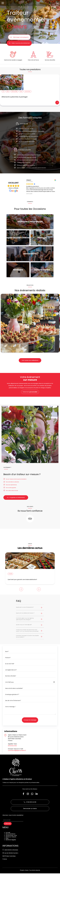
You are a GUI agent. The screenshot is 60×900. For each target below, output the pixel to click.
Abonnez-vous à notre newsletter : (13, 815)
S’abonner (7, 823)
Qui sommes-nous (11, 835)
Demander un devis (30, 808)
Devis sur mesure (11, 837)
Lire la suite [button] (29, 193)
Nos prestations (10, 834)
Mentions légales (11, 840)
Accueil (8, 832)
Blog (7, 838)
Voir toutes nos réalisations (30, 360)
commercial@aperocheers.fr (17, 750)
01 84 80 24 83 (12, 746)
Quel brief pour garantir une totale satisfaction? (22, 579)
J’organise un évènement (17, 497)
